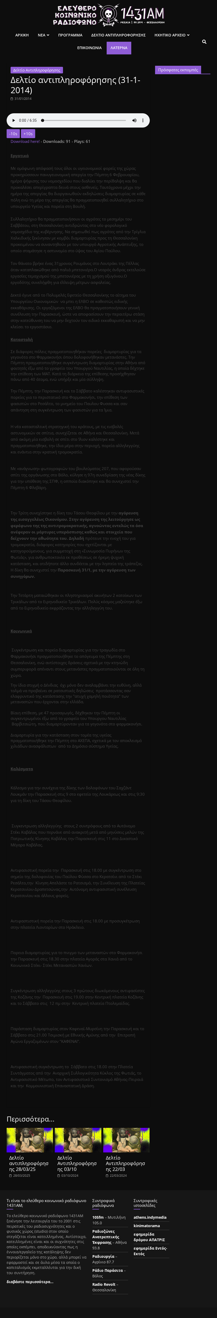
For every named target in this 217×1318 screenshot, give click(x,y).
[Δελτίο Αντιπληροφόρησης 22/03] (126, 1131)
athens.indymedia (150, 1217)
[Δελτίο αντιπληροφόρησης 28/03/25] (30, 1131)
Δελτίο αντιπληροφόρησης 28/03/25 (28, 1163)
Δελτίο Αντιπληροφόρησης (36, 70)
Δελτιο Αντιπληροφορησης (118, 34)
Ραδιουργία (103, 1256)
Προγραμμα (70, 34)
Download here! (26, 141)
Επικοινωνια (89, 47)
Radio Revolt (103, 1284)
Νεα (41, 34)
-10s (13, 133)
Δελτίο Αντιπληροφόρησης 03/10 (77, 1163)
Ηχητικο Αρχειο (170, 34)
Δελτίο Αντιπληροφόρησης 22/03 (125, 1163)
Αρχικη (22, 34)
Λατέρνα (119, 47)
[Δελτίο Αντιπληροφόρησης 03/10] (78, 1131)
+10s (28, 133)
